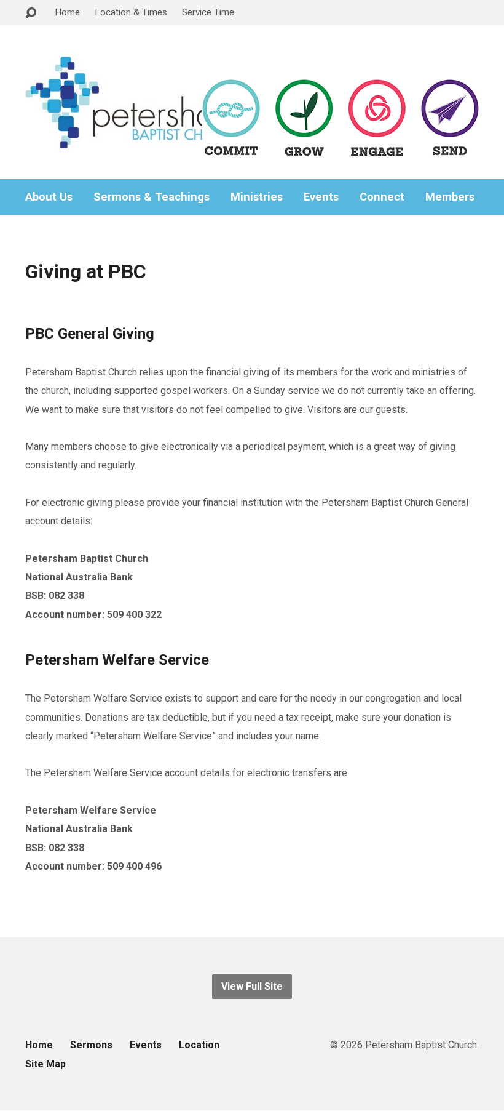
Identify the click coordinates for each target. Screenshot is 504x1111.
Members (449, 197)
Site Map (45, 1064)
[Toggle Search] (30, 13)
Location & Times (131, 12)
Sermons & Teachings (151, 197)
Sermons (91, 1045)
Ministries (256, 197)
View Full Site (252, 986)
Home (67, 12)
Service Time (208, 12)
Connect (382, 197)
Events (321, 197)
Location (199, 1045)
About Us (49, 197)
